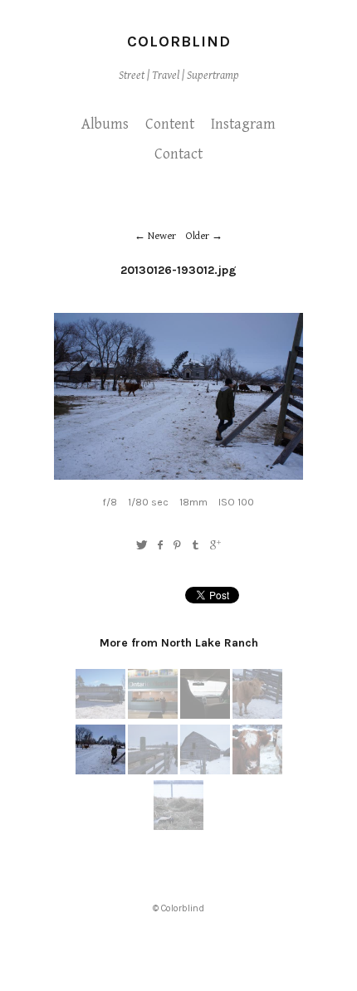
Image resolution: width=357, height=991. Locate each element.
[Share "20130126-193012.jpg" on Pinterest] (177, 546)
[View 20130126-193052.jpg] (205, 771)
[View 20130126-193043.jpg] (153, 771)
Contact (178, 154)
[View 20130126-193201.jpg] (178, 826)
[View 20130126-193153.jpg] (257, 771)
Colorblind (179, 41)
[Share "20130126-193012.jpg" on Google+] (215, 546)
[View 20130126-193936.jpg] (100, 715)
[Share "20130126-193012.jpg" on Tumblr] (196, 546)
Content (169, 124)
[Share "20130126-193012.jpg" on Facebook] (160, 546)
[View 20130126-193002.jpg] (257, 715)
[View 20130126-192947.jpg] (205, 715)
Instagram (243, 124)
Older (197, 236)
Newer (162, 236)
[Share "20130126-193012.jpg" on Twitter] (141, 546)
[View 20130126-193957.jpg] (153, 715)
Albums (105, 124)
